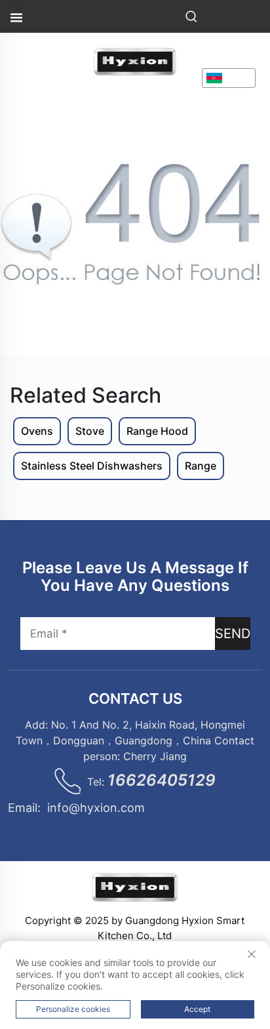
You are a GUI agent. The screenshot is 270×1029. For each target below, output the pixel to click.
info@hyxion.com (96, 808)
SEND (232, 633)
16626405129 (161, 780)
